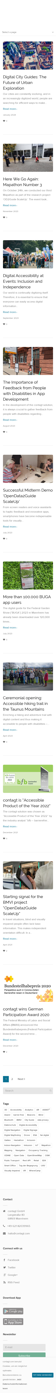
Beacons (31, 1115)
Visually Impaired (12, 1170)
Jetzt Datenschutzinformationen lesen (15, 1384)
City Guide (29, 1120)
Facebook (13, 1260)
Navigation (20, 1150)
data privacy (43, 1120)
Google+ (13, 1275)
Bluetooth (8, 1120)
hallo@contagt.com (19, 1233)
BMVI (19, 1120)
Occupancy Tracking (38, 1150)
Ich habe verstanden (42, 1375)
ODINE (7, 1155)
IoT (36, 1145)
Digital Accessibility (28, 1125)
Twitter (12, 1267)
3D (5, 1110)
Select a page (9, 32)
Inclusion (31, 1140)
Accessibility (16, 1110)
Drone (27, 1135)
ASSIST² (46, 1110)
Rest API (26, 1160)
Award (7, 1115)
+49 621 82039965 (18, 1226)
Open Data (19, 1155)
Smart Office (10, 1165)
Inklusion (28, 1145)
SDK (44, 1160)
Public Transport (11, 1160)
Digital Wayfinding (12, 1135)
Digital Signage (30, 1130)
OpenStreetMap (34, 1155)
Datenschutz (10, 1125)
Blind (41, 1115)
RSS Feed (13, 1282)
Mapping (8, 1150)
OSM (47, 1155)
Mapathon (46, 1145)
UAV (43, 1165)
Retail (36, 1160)
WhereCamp (34, 1170)
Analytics (29, 1110)
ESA (35, 1135)
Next (21, 1079)
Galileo (7, 1140)
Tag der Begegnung (28, 1165)
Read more (9, 108)
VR (24, 1170)
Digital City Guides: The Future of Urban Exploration (24, 83)
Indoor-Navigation (12, 1145)
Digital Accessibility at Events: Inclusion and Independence (23, 281)
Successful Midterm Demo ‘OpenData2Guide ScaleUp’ (28, 496)
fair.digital (44, 1135)
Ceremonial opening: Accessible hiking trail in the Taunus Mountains (25, 703)
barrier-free (18, 1115)
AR (37, 1110)
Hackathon (19, 1140)
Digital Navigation (12, 1130)
